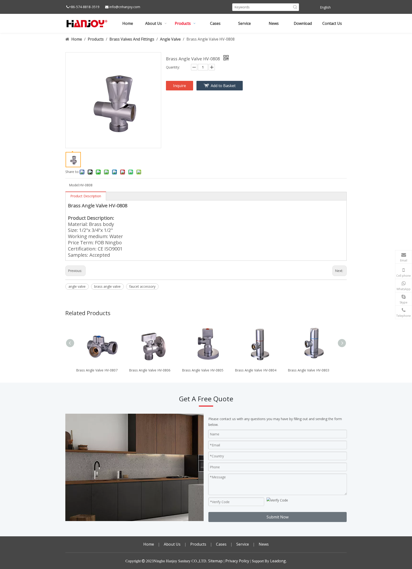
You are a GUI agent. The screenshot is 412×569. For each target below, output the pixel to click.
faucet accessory (142, 286)
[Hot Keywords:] (295, 7)
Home (148, 544)
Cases (221, 544)
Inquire (179, 85)
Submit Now (277, 517)
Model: (74, 185)
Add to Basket (223, 85)
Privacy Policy (237, 561)
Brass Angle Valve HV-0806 (149, 370)
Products (198, 544)
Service (242, 544)
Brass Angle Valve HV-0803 (308, 370)
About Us (172, 544)
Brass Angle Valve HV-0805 (202, 370)
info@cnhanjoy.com (124, 7)
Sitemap (215, 561)
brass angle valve (107, 286)
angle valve (77, 286)
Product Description (85, 196)
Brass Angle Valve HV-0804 (255, 370)
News (264, 544)
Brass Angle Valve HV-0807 (97, 370)
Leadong (278, 561)
